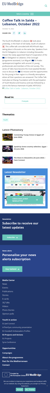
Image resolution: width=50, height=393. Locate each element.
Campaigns (7, 353)
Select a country (23, 14)
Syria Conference (9, 342)
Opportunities (8, 348)
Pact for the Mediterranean (15, 361)
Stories (5, 295)
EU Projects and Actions (12, 335)
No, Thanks (30, 389)
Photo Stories (8, 310)
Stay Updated (10, 269)
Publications (7, 291)
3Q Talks (6, 302)
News (4, 284)
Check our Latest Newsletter (20, 200)
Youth (5, 120)
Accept (19, 389)
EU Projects (6, 338)
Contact (6, 365)
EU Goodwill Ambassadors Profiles (16, 331)
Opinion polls (8, 313)
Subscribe (11, 237)
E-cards (5, 299)
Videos (5, 306)
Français (25, 101)
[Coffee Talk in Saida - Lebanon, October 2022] (21, 88)
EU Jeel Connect (8, 323)
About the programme (12, 357)
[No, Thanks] (47, 386)
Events (5, 287)
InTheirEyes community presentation (17, 327)
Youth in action (9, 320)
